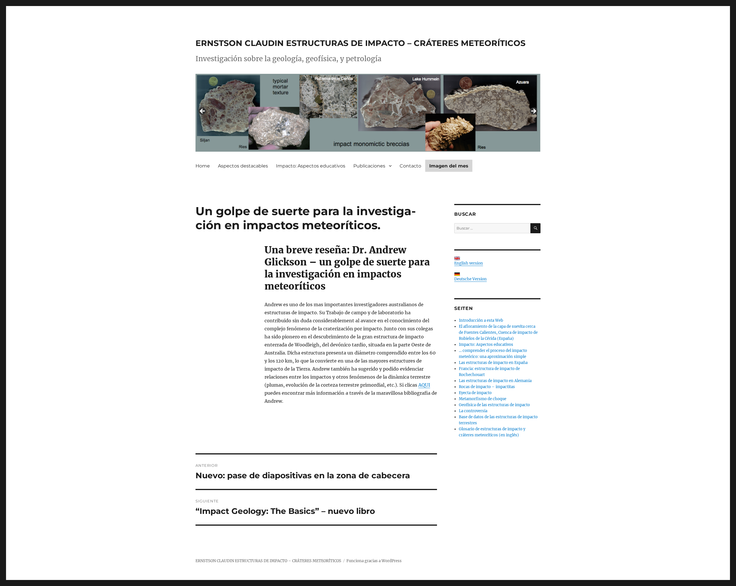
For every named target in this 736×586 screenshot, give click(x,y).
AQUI (424, 385)
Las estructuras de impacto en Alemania (495, 380)
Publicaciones (369, 166)
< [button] (202, 111)
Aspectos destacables (243, 166)
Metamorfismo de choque (482, 398)
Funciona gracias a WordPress (374, 560)
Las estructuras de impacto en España (493, 362)
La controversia (473, 410)
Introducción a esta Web (481, 320)
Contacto (410, 166)
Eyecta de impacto (475, 392)
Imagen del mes (448, 166)
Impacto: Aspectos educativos (310, 166)
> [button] (533, 111)
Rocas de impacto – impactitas (487, 386)
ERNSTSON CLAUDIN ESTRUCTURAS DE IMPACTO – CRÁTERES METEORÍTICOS (360, 43)
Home (202, 166)
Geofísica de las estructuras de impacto (494, 404)
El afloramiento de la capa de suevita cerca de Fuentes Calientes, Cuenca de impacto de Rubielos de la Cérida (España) (498, 332)
